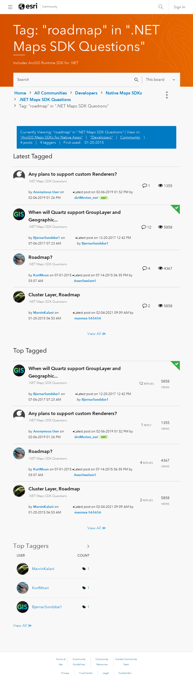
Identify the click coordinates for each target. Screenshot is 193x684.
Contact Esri (125, 673)
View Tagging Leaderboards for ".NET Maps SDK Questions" (53, 546)
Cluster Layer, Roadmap (54, 294)
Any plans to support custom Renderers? (72, 174)
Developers (86, 92)
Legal (106, 673)
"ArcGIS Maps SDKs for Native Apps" (51, 137)
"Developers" (101, 137)
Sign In (179, 7)
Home (20, 92)
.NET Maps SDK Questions (45, 99)
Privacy (65, 673)
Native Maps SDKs (124, 92)
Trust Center (86, 673)
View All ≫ (96, 333)
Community (49, 6)
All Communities (50, 92)
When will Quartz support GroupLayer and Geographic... (74, 216)
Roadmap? (40, 257)
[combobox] (78, 80)
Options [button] (167, 95)
